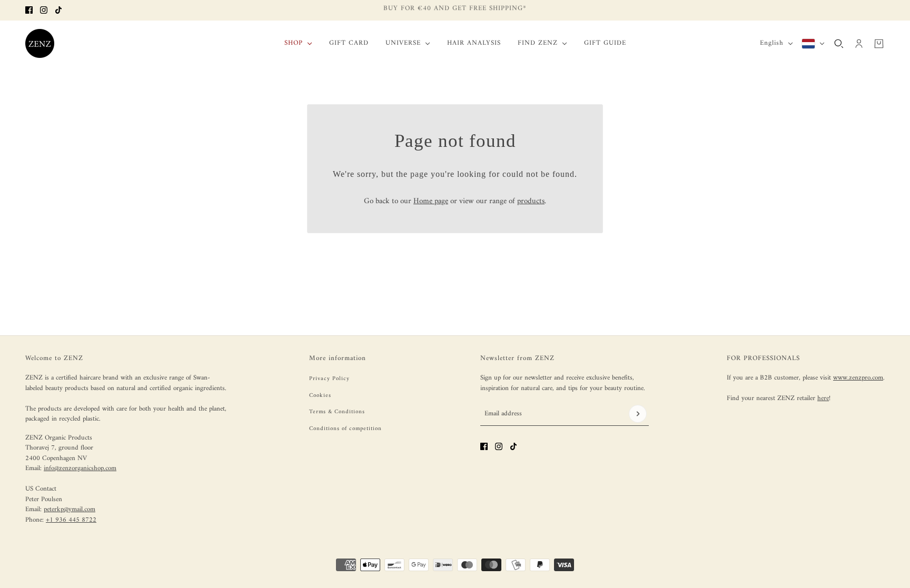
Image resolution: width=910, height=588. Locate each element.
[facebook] (29, 10)
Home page (430, 201)
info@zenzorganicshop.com (80, 468)
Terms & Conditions (337, 412)
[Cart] (879, 43)
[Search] (839, 43)
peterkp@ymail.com (69, 509)
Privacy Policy (329, 379)
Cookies (320, 396)
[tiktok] (58, 10)
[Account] (859, 43)
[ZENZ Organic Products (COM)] (39, 43)
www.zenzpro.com (858, 378)
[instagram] (44, 10)
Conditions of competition (345, 429)
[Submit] (638, 414)
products (531, 201)
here (823, 398)
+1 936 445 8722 (71, 520)
